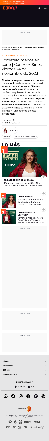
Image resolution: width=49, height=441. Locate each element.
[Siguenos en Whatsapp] (43, 397)
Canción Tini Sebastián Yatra (13, 3)
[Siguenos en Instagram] (21, 397)
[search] (39, 8)
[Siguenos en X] (36, 397)
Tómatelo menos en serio (34, 47)
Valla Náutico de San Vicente (13, 2)
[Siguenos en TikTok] (13, 397)
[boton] (35, 361)
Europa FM (6, 47)
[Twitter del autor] (14, 120)
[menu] (45, 7)
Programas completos (10, 49)
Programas (17, 47)
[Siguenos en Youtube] (6, 397)
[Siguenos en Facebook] (28, 397)
